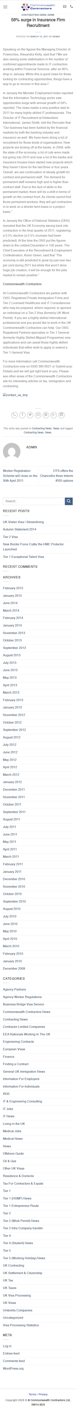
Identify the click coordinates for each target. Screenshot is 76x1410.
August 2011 (11, 819)
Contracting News (34, 15)
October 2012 (12, 722)
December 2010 (14, 879)
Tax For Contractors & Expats (23, 1183)
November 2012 (14, 715)
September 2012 (14, 730)
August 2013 (11, 655)
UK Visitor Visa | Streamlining (23, 522)
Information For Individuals (21, 1086)
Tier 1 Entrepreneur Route (21, 1206)
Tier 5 (7, 1250)
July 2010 (9, 916)
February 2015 (13, 588)
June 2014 (10, 603)
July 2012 (9, 745)
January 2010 (12, 961)
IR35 (6, 1094)
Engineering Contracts (18, 1041)
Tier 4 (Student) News (18, 1243)
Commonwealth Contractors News (26, 1012)
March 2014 (11, 610)
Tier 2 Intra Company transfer (23, 1228)
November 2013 (14, 633)
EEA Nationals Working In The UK (26, 1034)
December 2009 (14, 968)
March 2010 (11, 946)
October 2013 (12, 640)
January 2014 (12, 625)
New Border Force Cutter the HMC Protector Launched (33, 547)
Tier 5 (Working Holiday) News (24, 1258)
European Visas (14, 1049)
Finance (8, 1057)
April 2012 (10, 767)
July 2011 (9, 827)
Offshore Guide (13, 1153)
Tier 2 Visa (10, 537)
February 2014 (13, 618)
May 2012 (10, 760)
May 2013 (10, 677)
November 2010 (14, 886)
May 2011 (9, 842)
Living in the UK (14, 1124)
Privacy (43, 1394)
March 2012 (11, 775)
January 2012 (12, 782)
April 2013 (10, 685)
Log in (7, 1346)
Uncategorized (13, 1318)
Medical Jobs (12, 1131)
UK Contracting (13, 1265)
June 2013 (10, 670)
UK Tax (8, 1280)
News (51, 15)
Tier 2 (7, 1213)
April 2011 (10, 849)
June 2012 (10, 752)
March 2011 (11, 856)
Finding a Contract (15, 1064)
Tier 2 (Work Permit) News (21, 1221)
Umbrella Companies (17, 1310)
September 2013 (14, 648)
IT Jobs (8, 1109)
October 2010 (12, 894)
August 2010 (11, 909)
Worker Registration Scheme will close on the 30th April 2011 (20, 476)
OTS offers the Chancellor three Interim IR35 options (56, 476)
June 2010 (10, 924)
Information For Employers (21, 1079)
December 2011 (14, 789)
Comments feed (14, 1361)
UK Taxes (9, 1288)
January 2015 (12, 596)
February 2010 (13, 954)
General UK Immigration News (24, 1071)
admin (56, 37)
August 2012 (11, 737)
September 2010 (14, 901)
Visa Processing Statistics (21, 1325)
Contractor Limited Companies (24, 1027)
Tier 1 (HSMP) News (17, 1198)
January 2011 (12, 872)
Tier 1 (7, 1191)
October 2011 (12, 804)
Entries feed (11, 1353)
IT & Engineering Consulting (22, 1101)
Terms (32, 1394)
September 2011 (14, 812)
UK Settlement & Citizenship (22, 1273)
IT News (8, 1116)
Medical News (13, 1139)
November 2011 (14, 797)
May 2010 (10, 931)
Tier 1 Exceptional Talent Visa (23, 557)
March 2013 (11, 692)
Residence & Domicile (18, 1176)
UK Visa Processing (17, 1295)
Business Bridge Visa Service (23, 1004)
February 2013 (13, 700)
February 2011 (13, 864)
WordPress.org (13, 1368)
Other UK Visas (13, 1168)
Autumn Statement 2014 (19, 529)
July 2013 (9, 663)
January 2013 (12, 707)
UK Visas (9, 1303)
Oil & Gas (9, 1161)
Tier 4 (7, 1236)
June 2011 (10, 834)
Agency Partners (14, 989)
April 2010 (10, 939)
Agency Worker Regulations (22, 997)
